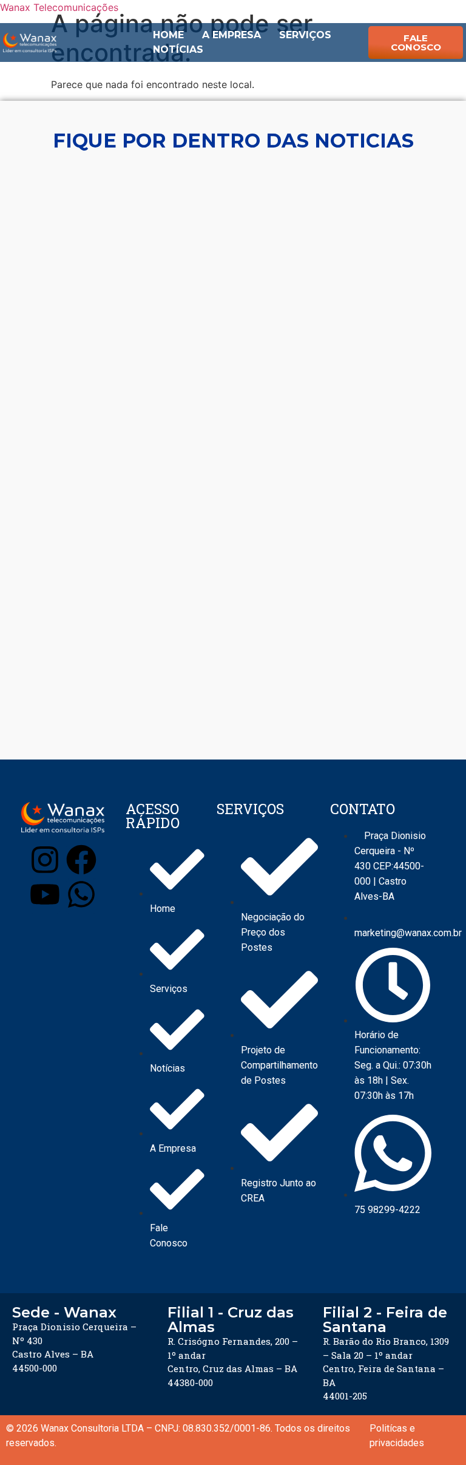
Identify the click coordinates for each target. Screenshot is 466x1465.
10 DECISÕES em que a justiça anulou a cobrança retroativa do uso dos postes (232, 418)
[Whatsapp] (81, 896)
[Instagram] (45, 862)
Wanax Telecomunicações (59, 7)
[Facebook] (81, 862)
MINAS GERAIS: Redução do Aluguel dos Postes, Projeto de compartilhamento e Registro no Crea (223, 664)
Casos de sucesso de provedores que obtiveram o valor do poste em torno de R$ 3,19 (222, 706)
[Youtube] (45, 896)
